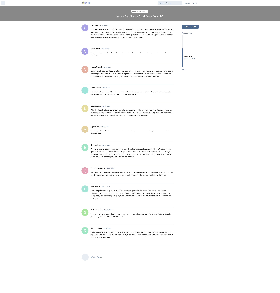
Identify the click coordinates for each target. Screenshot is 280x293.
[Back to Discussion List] (3, 3)
